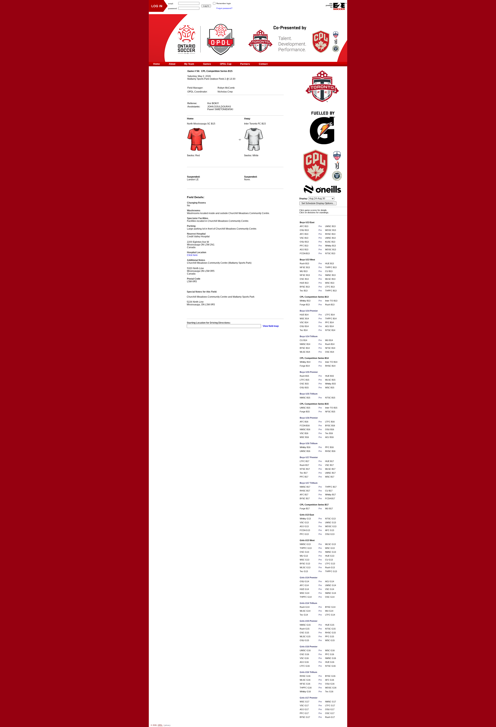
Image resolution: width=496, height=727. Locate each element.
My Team (189, 64)
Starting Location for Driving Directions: (209, 322)
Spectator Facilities (197, 218)
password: (172, 8)
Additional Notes (196, 260)
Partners (245, 64)
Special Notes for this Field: (202, 291)
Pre (320, 226)
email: (170, 3)
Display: (303, 198)
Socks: (191, 155)
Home (156, 64)
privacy (167, 725)
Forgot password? (224, 8)
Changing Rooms (196, 202)
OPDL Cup (225, 64)
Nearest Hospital (196, 233)
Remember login (223, 3)
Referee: (192, 103)
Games (207, 64)
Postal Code (193, 278)
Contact (263, 64)
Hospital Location (196, 252)
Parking (191, 226)
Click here (192, 255)
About (172, 64)
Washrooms (193, 210)
